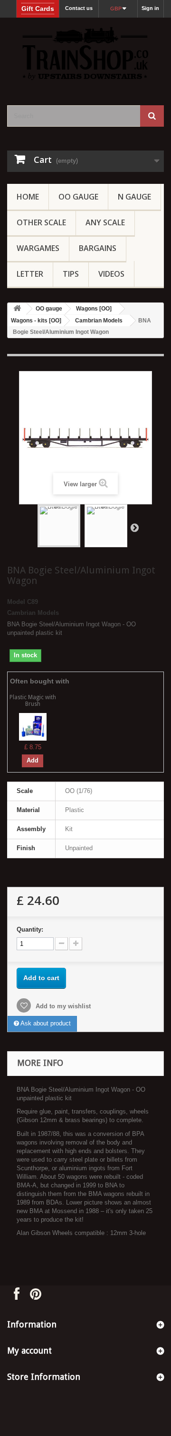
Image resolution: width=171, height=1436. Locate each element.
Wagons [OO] (94, 308)
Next (134, 527)
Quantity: (30, 929)
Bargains (97, 248)
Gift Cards (37, 8)
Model (16, 601)
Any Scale (105, 222)
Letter (30, 274)
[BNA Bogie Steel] (59, 526)
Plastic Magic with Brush (33, 700)
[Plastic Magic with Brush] (33, 726)
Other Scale (41, 222)
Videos (111, 274)
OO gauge (78, 196)
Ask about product (45, 1023)
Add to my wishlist (62, 1006)
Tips (71, 274)
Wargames (38, 248)
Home (28, 196)
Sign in (150, 8)
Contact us (79, 8)
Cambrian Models (99, 320)
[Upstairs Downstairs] (85, 53)
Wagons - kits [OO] (36, 320)
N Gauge (134, 196)
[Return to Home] (17, 309)
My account (29, 1351)
